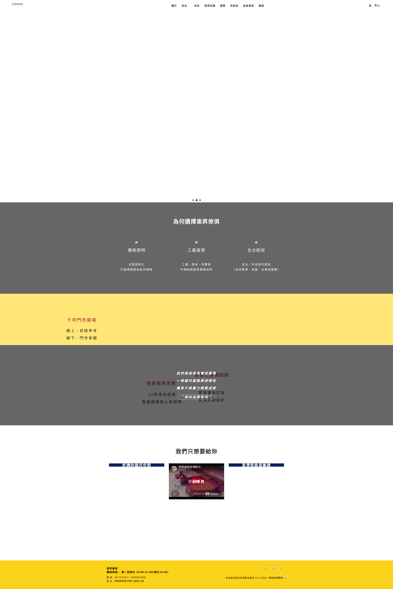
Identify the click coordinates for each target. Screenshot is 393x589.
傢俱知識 (209, 5)
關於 (174, 5)
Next (390, 106)
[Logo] (27, 4)
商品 (184, 5)
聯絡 (261, 5)
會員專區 (248, 5)
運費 (223, 5)
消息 (197, 5)
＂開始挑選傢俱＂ (196, 397)
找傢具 (234, 5)
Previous (2, 106)
